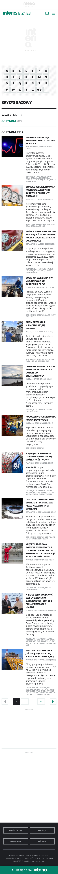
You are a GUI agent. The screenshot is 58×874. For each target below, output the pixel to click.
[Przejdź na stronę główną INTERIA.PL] (10, 13)
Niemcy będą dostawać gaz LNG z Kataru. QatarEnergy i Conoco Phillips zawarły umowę (39, 601)
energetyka (31, 269)
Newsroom (15, 841)
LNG (53, 224)
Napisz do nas (15, 830)
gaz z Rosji (41, 226)
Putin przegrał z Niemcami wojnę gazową (35, 325)
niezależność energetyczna (39, 494)
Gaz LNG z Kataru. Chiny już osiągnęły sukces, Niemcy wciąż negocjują (40, 653)
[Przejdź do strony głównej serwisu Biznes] (24, 13)
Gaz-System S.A (43, 178)
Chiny (28, 687)
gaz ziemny (39, 270)
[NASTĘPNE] (53, 701)
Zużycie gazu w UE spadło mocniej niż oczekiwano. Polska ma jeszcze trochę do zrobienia (41, 236)
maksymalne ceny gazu (37, 539)
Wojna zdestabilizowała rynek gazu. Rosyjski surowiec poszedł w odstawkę (40, 191)
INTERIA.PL (49, 858)
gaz (27, 315)
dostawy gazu (47, 640)
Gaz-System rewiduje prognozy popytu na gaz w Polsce (40, 140)
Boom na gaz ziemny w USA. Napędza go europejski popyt (39, 280)
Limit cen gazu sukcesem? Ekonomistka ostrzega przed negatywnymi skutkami (40, 504)
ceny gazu (30, 178)
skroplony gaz (33, 640)
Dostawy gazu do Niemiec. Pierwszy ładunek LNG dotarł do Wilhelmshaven (41, 371)
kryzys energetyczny (38, 588)
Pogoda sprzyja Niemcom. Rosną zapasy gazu (41, 418)
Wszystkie (9, 115)
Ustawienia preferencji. (14, 858)
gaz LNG (29, 317)
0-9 (39, 89)
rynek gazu (46, 176)
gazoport (30, 224)
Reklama (42, 841)
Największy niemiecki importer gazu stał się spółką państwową (39, 456)
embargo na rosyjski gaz (37, 179)
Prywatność (28, 858)
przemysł (41, 269)
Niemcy (29, 409)
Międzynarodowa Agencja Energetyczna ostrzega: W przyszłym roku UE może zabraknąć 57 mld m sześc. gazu (40, 550)
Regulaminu (45, 855)
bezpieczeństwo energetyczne (40, 492)
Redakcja (42, 830)
